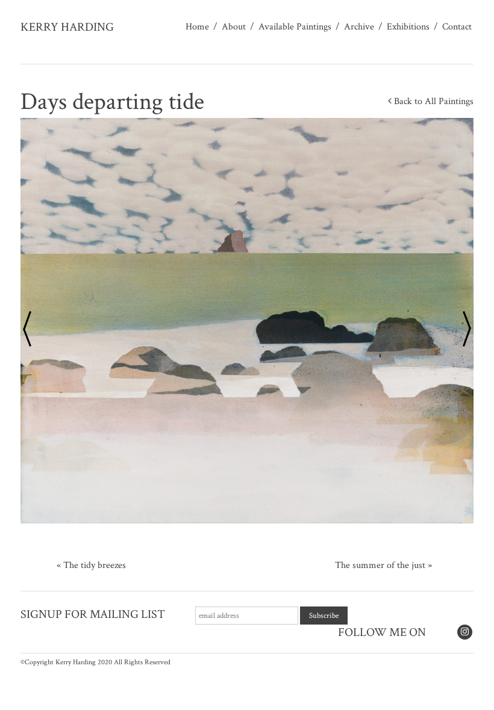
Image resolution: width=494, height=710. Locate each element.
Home (197, 26)
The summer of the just (380, 565)
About (234, 26)
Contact (457, 26)
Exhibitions (408, 26)
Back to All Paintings (433, 101)
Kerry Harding (67, 27)
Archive (359, 26)
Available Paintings (294, 26)
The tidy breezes (94, 565)
